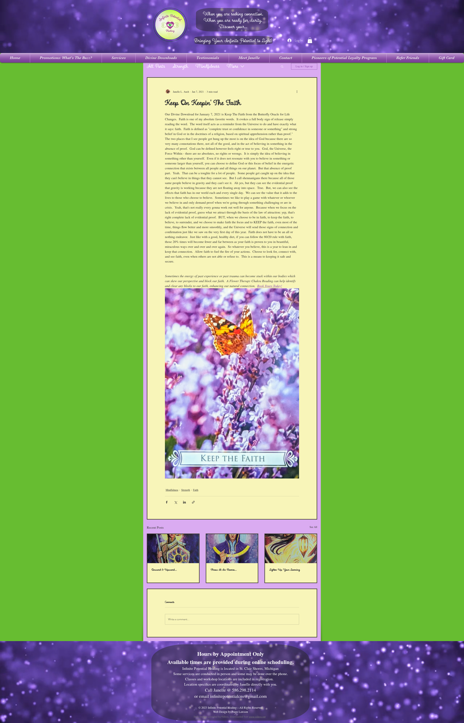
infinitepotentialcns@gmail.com (238, 696)
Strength (180, 66)
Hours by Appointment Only (230, 654)
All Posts (156, 66)
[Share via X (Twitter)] (175, 502)
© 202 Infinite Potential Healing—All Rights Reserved (230, 707)
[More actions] (297, 91)
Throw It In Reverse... (224, 570)
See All (313, 527)
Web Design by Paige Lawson (230, 712)
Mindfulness (207, 66)
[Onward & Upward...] (173, 548)
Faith (195, 490)
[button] (309, 40)
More (232, 66)
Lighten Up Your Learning (284, 570)
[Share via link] (193, 502)
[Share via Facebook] (166, 502)
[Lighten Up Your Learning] (291, 548)
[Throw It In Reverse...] (232, 548)
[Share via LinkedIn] (184, 502)
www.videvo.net (257, 716)
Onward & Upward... (164, 570)
